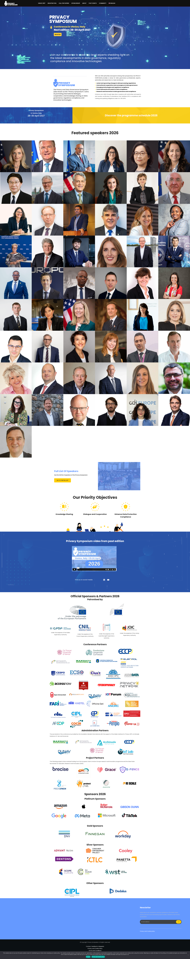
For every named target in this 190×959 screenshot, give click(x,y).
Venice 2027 (41, 3)
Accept (88, 956)
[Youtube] (108, 580)
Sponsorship (75, 3)
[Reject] (188, 955)
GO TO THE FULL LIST (62, 480)
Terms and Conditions (95, 950)
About (84, 3)
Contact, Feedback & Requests (95, 946)
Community (102, 3)
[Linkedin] (104, 580)
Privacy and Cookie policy (147, 931)
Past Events (93, 3)
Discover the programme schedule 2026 (131, 115)
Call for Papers (64, 3)
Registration (52, 3)
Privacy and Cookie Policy (95, 948)
